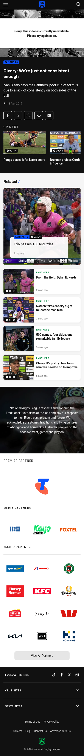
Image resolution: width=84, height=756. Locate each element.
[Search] (78, 4)
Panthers (11, 62)
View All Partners (42, 655)
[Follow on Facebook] (61, 675)
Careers (17, 731)
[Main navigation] (5, 4)
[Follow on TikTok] (54, 675)
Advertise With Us (60, 731)
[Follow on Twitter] (69, 675)
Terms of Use (32, 721)
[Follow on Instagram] (77, 675)
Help (28, 731)
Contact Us (40, 731)
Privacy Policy (51, 721)
